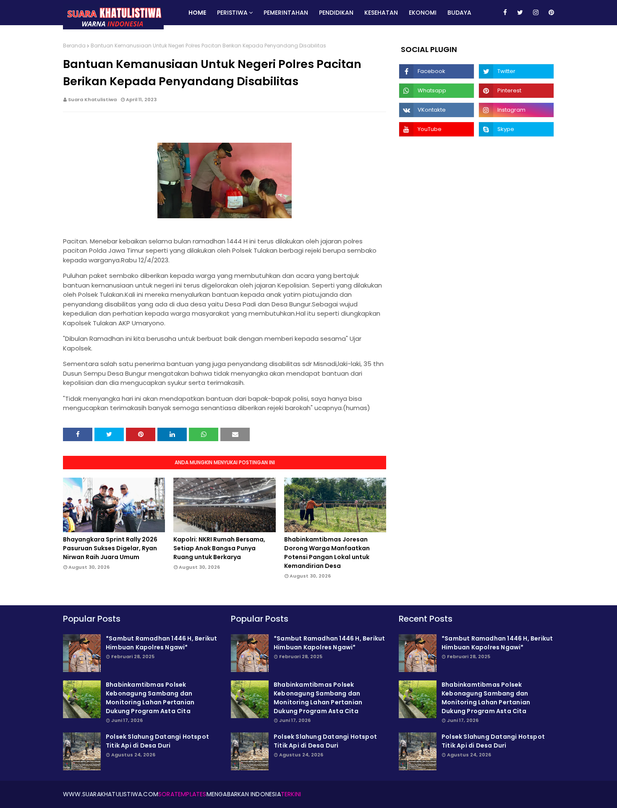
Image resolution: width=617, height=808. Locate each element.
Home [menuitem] (197, 12)
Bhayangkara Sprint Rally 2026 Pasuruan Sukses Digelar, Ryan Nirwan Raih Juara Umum (110, 548)
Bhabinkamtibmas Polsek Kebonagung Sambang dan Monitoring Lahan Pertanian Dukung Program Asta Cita (150, 697)
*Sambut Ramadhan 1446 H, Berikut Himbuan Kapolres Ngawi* (161, 642)
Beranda (74, 45)
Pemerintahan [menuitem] (286, 12)
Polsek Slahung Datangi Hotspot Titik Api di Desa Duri (157, 741)
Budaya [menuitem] (459, 12)
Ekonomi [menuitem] (423, 12)
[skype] (516, 129)
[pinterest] (550, 12)
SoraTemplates (182, 794)
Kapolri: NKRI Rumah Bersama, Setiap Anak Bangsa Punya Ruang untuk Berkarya (219, 548)
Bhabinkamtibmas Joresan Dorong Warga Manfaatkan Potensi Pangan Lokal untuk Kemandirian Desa (327, 552)
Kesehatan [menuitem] (381, 12)
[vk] (436, 110)
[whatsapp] (436, 90)
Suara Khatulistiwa (92, 99)
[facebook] (505, 12)
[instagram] (535, 12)
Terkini (291, 794)
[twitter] (520, 12)
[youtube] (436, 129)
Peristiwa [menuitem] (232, 12)
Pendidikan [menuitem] (336, 12)
